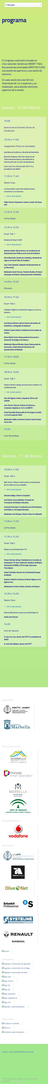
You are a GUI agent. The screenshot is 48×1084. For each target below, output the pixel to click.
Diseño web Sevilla (17, 1081)
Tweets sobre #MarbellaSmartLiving (17, 1051)
